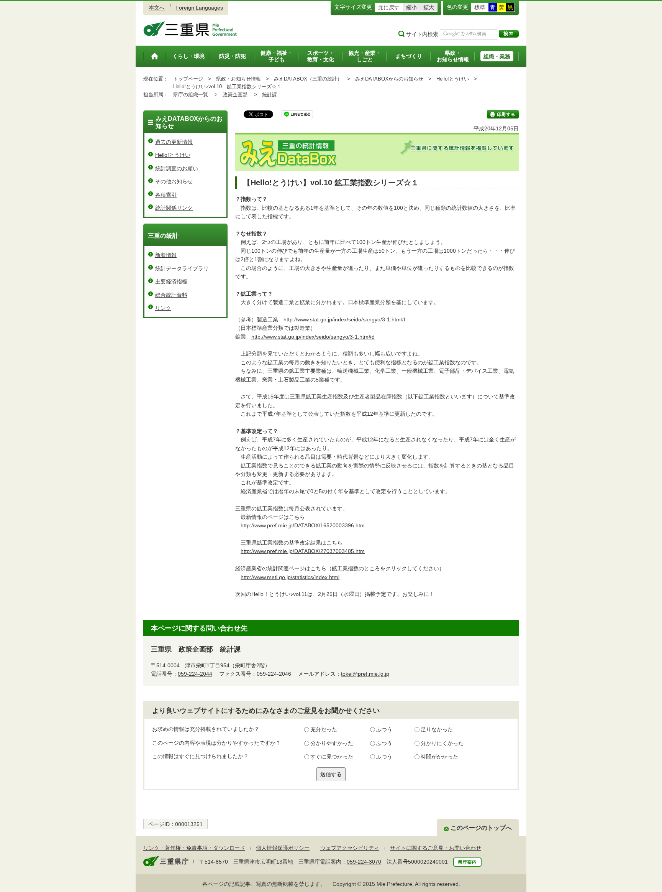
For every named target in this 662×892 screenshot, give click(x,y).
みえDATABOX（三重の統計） (308, 79)
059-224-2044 (195, 674)
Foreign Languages (199, 8)
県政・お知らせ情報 (238, 79)
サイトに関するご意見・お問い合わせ (435, 848)
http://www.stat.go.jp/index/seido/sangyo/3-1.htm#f (344, 319)
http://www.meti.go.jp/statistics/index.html (290, 577)
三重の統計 (163, 235)
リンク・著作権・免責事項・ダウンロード (194, 848)
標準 (479, 7)
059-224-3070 (364, 862)
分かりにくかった (442, 743)
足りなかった (437, 729)
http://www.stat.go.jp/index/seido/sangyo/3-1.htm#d (313, 337)
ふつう (384, 729)
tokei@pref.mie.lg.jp (365, 674)
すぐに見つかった (331, 757)
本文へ (157, 8)
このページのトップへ (481, 828)
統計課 (269, 94)
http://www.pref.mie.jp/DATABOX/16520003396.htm (303, 525)
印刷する (503, 114)
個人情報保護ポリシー (283, 848)
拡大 (428, 7)
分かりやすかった (331, 743)
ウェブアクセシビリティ (349, 848)
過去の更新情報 (174, 142)
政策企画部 (235, 94)
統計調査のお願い (176, 168)
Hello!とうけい (452, 79)
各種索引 (166, 195)
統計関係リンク (174, 208)
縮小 (411, 7)
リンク (163, 308)
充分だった (323, 729)
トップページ (188, 79)
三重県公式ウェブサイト (190, 28)
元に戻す (389, 7)
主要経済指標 (171, 281)
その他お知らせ (174, 181)
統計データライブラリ (182, 268)
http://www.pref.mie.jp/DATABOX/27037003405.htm (303, 551)
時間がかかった (439, 757)
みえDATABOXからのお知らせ (389, 79)
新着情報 (166, 255)
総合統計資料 (171, 295)
